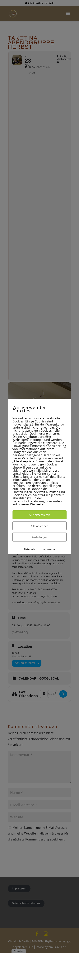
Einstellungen (39, 537)
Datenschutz (31, 549)
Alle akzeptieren (39, 515)
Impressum (48, 549)
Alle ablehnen (39, 526)
